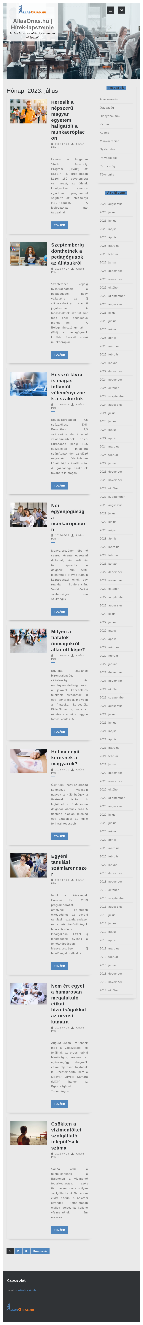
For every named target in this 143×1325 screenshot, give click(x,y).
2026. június (108, 220)
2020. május (108, 831)
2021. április (108, 739)
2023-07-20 (62, 880)
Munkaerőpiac (109, 141)
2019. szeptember (112, 898)
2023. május (108, 530)
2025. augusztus (111, 304)
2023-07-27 (62, 269)
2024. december (111, 371)
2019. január (108, 965)
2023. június (108, 521)
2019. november (111, 881)
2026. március (110, 245)
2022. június (108, 622)
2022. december (111, 572)
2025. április (108, 337)
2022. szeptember (112, 597)
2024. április (108, 438)
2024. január (108, 463)
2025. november (111, 279)
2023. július (108, 513)
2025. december (111, 270)
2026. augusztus (111, 203)
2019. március (110, 948)
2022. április (108, 638)
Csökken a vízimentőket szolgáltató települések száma (66, 1135)
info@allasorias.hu (26, 1290)
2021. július (108, 714)
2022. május (108, 630)
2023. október (109, 488)
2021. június (108, 722)
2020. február (109, 856)
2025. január (108, 362)
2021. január (108, 764)
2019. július (108, 915)
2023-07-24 (62, 655)
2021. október (109, 689)
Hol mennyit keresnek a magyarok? (65, 757)
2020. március (110, 848)
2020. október (109, 789)
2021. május (108, 730)
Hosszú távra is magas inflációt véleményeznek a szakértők (68, 386)
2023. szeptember (112, 496)
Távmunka (107, 174)
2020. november (111, 781)
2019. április (108, 940)
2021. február (109, 756)
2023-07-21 (62, 769)
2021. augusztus (111, 705)
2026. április (108, 237)
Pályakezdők (109, 157)
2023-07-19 (62, 1027)
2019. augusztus (111, 906)
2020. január (108, 864)
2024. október (109, 387)
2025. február (109, 354)
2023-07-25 (62, 535)
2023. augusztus (111, 505)
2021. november (111, 680)
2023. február (109, 555)
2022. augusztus (111, 605)
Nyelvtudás (107, 149)
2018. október (109, 990)
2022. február (109, 655)
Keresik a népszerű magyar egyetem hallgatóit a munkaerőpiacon (68, 120)
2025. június (108, 321)
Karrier (104, 124)
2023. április (108, 538)
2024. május (108, 429)
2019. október (109, 889)
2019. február (109, 956)
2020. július (108, 814)
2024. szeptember (112, 396)
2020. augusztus (111, 806)
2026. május (108, 229)
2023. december (111, 471)
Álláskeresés (109, 99)
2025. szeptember (112, 295)
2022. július (108, 613)
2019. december (111, 873)
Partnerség (107, 166)
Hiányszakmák (110, 115)
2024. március (110, 446)
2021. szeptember (112, 697)
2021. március (110, 747)
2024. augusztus (111, 404)
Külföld (104, 132)
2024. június (108, 421)
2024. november (111, 379)
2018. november (111, 981)
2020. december (111, 772)
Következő (40, 1251)
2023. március (110, 546)
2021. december (111, 672)
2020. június (108, 823)
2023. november (111, 480)
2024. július (108, 413)
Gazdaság (107, 107)
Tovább (61, 225)
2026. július (108, 212)
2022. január (108, 664)
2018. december (111, 973)
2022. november (111, 580)
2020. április (108, 839)
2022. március (110, 647)
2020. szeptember (112, 797)
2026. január (108, 262)
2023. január (108, 563)
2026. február (109, 254)
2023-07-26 (62, 404)
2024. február (109, 454)
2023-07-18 (62, 1153)
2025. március (110, 346)
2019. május (108, 931)
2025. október (109, 287)
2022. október (109, 588)
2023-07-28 (62, 144)
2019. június (108, 923)
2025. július (108, 312)
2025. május (108, 329)
